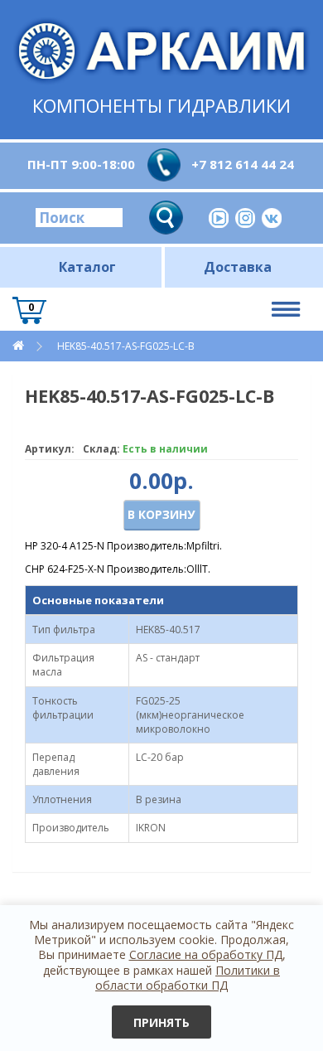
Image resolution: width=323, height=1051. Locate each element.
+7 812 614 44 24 (242, 164)
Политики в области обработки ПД (187, 977)
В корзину (161, 514)
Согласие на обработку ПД (205, 954)
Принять (161, 1022)
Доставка (238, 267)
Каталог (87, 267)
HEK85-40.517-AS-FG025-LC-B (126, 346)
